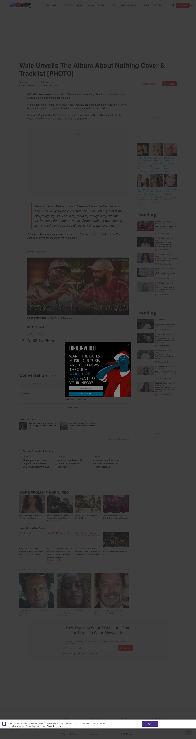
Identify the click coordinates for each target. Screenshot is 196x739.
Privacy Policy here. (55, 726)
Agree (150, 723)
